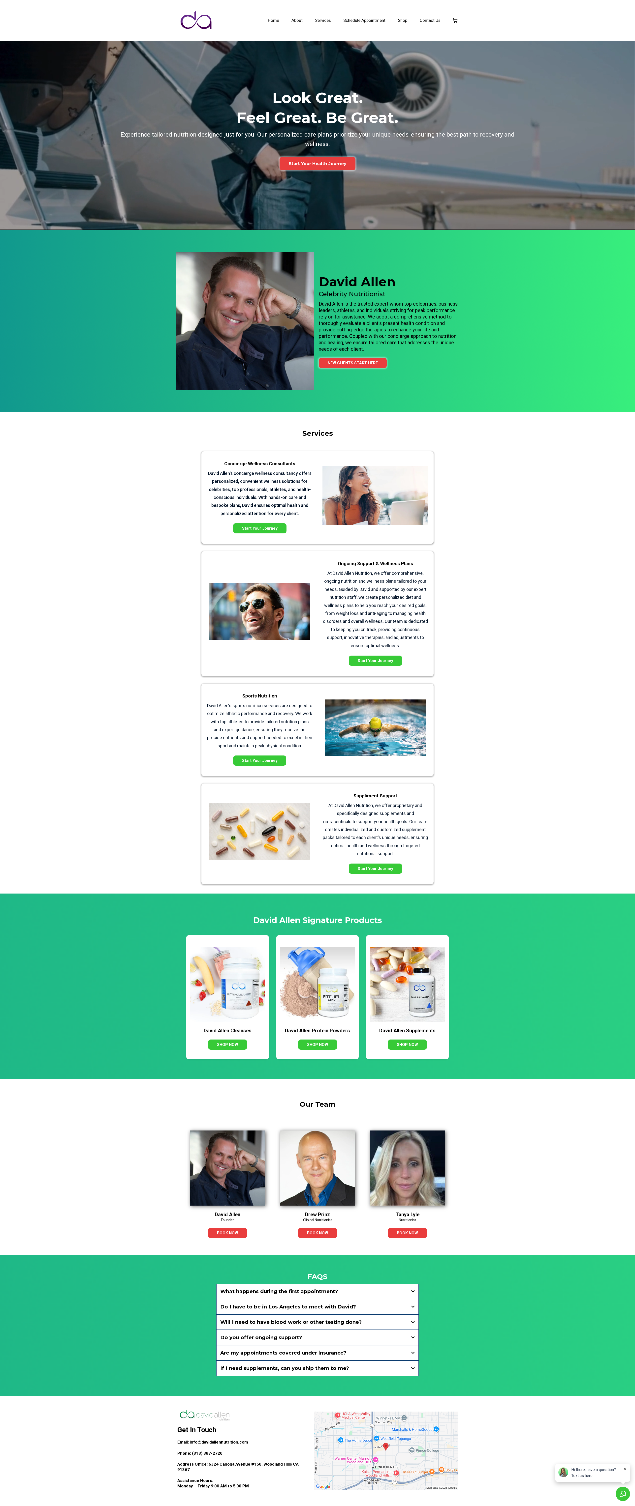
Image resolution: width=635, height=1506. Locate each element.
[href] (386, 1451)
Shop (402, 20)
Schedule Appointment (364, 20)
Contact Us (430, 20)
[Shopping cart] (455, 20)
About (297, 20)
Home (273, 20)
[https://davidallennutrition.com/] (196, 20)
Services (323, 20)
